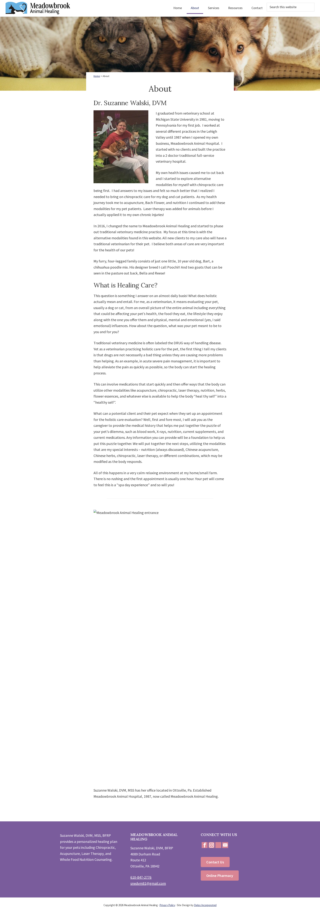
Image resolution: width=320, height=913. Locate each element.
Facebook (205, 845)
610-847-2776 (140, 877)
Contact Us (215, 862)
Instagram (211, 845)
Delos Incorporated (205, 905)
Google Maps (218, 845)
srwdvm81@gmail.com (148, 883)
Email (225, 845)
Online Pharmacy (219, 875)
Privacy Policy (167, 905)
